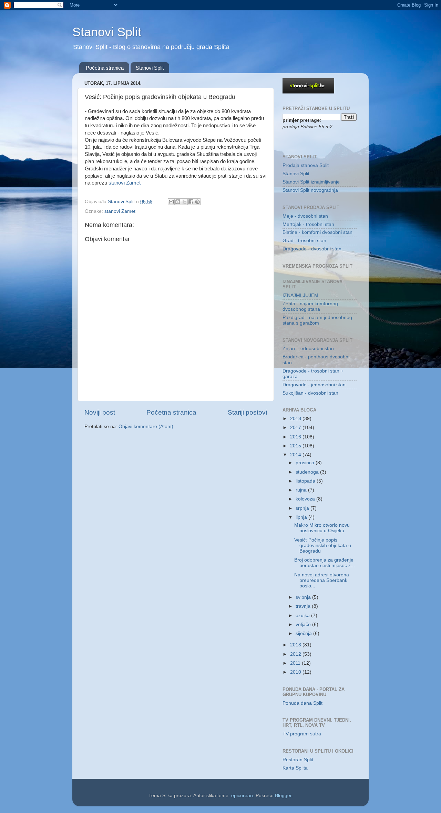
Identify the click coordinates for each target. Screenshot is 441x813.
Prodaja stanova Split (306, 165)
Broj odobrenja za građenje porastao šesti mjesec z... (324, 562)
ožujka (303, 615)
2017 (296, 427)
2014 (296, 454)
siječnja (304, 633)
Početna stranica (105, 68)
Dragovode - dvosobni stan (312, 248)
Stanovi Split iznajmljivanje (311, 182)
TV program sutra (302, 733)
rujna (302, 490)
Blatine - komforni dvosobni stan (317, 232)
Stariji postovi (247, 412)
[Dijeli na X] (184, 201)
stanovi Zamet (125, 183)
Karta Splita (295, 768)
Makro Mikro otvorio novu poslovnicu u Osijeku (322, 528)
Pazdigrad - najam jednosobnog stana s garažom (317, 320)
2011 (296, 663)
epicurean (242, 795)
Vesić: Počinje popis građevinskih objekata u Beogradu (322, 545)
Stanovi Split (106, 32)
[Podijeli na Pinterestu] (197, 201)
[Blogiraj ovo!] (177, 201)
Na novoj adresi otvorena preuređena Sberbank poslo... (321, 580)
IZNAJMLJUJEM (300, 295)
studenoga (308, 472)
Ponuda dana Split (302, 703)
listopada (306, 481)
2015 (296, 445)
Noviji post (99, 412)
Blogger (283, 795)
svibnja (304, 597)
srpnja (303, 508)
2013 (296, 644)
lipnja (302, 517)
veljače (304, 624)
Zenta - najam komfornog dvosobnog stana (310, 306)
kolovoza (306, 499)
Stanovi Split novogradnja (310, 190)
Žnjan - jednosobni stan (308, 348)
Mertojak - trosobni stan (308, 224)
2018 (296, 418)
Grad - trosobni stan (304, 240)
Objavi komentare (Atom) (146, 426)
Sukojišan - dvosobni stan (310, 393)
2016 (296, 436)
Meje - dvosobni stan (305, 216)
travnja (304, 606)
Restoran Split (298, 759)
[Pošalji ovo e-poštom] (171, 201)
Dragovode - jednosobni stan (314, 384)
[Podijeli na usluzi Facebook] (190, 201)
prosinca (306, 462)
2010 (296, 672)
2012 (296, 654)
